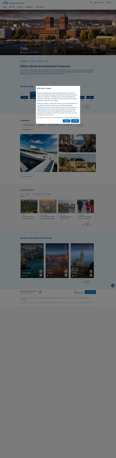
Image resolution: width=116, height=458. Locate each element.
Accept (75, 121)
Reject (66, 121)
